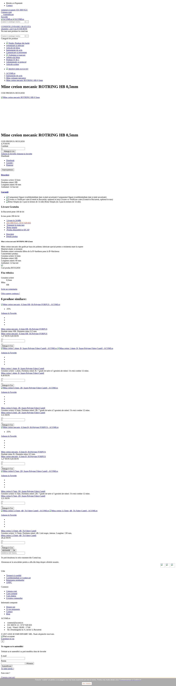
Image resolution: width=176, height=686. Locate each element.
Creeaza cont (6, 12)
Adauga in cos (8, 151)
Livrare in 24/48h (14, 220)
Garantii (4, 192)
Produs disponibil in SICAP (18, 230)
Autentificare (6, 666)
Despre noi (10, 607)
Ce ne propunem (13, 609)
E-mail (3, 656)
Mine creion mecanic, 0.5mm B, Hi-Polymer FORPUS (23, 452)
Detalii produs (12, 236)
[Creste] (2, 383)
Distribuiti (10, 160)
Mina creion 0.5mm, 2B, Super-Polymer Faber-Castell (23, 408)
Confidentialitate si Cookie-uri (18, 578)
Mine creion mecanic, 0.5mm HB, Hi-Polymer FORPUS (24, 329)
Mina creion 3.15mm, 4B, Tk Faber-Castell (18, 531)
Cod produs (6, 268)
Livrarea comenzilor (14, 598)
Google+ (9, 163)
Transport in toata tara (15, 225)
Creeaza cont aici (8, 677)
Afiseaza (29, 663)
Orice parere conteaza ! (10, 293)
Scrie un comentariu (9, 289)
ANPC (9, 582)
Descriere (5, 175)
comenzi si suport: (14, 10)
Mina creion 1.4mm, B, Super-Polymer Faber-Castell (22, 368)
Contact (9, 5)
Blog (8, 614)
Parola (3, 661)
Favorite (4, 17)
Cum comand (11, 593)
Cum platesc (11, 596)
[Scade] (2, 378)
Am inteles (87, 684)
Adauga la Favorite (9, 313)
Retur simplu (12, 227)
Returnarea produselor (15, 580)
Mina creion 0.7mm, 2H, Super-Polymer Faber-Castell (23, 491)
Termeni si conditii (13, 575)
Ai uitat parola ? (7, 669)
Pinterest (9, 165)
